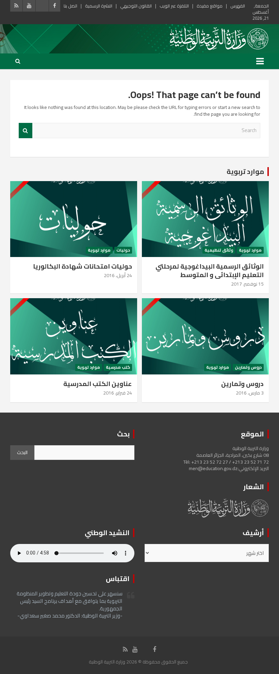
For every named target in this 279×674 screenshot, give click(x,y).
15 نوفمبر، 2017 (247, 283)
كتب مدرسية (118, 367)
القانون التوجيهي (136, 6)
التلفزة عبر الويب (174, 6)
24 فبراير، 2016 (117, 392)
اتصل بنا (70, 6)
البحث (22, 452)
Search (25, 130)
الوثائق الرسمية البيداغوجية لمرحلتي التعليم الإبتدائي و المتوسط (209, 270)
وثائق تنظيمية (218, 250)
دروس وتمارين (248, 367)
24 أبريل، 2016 (118, 275)
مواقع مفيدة (210, 6)
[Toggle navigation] (260, 61)
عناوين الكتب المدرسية (97, 384)
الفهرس (237, 6)
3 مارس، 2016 (250, 392)
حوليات (123, 250)
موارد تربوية (245, 171)
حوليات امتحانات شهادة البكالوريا (82, 266)
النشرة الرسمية (98, 6)
